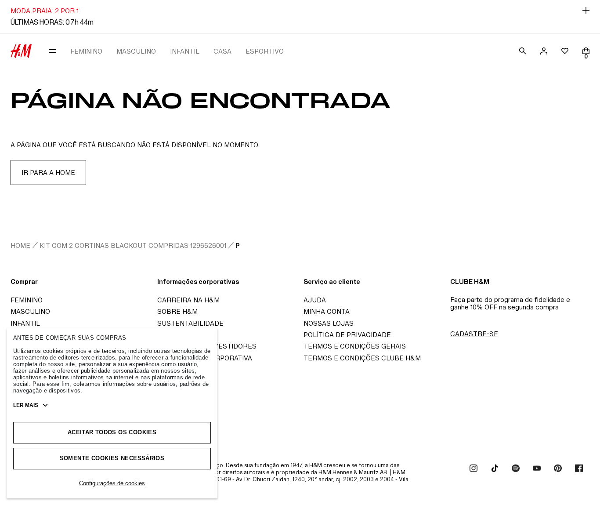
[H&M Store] (21, 51)
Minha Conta (327, 311)
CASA (222, 51)
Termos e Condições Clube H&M (362, 358)
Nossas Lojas (329, 323)
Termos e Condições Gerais (355, 346)
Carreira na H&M (188, 300)
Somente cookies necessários (112, 458)
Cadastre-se (474, 334)
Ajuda (315, 300)
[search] (522, 51)
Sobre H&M (177, 311)
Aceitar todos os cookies (112, 432)
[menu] (52, 51)
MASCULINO (136, 51)
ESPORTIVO (265, 51)
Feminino (27, 300)
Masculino (30, 311)
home (20, 245)
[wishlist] (564, 51)
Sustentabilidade (190, 323)
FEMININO (86, 51)
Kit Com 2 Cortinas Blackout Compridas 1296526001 (133, 245)
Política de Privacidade (347, 334)
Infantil (25, 323)
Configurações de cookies (112, 483)
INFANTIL (184, 51)
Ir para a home (48, 172)
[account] (543, 51)
